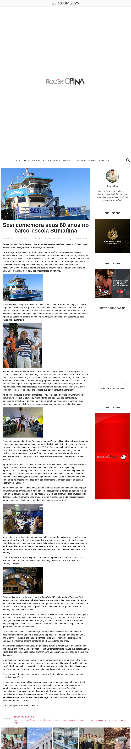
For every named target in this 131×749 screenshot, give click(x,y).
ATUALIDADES (80, 161)
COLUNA (26, 161)
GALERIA (36, 161)
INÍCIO (18, 161)
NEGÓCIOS (46, 161)
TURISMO (57, 161)
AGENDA (92, 161)
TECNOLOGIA (103, 161)
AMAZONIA (68, 161)
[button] (99, 383)
